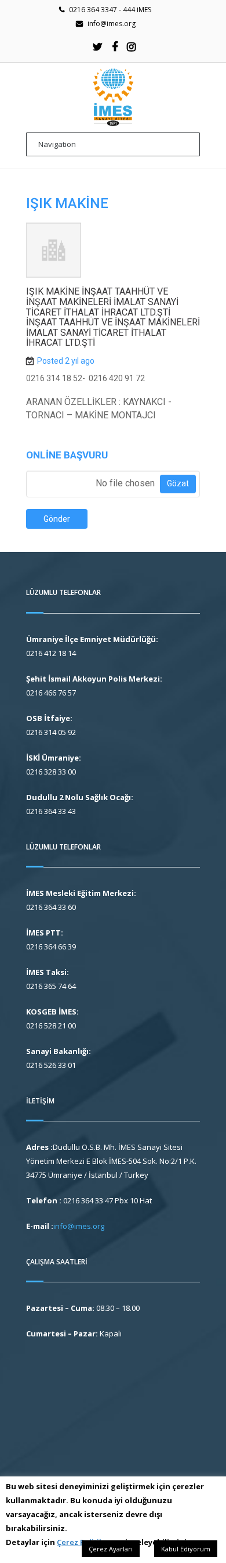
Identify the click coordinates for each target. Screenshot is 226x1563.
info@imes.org (112, 23)
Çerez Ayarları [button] (111, 1548)
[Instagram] (131, 46)
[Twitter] (98, 46)
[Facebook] (115, 46)
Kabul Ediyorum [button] (185, 1548)
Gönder (56, 519)
